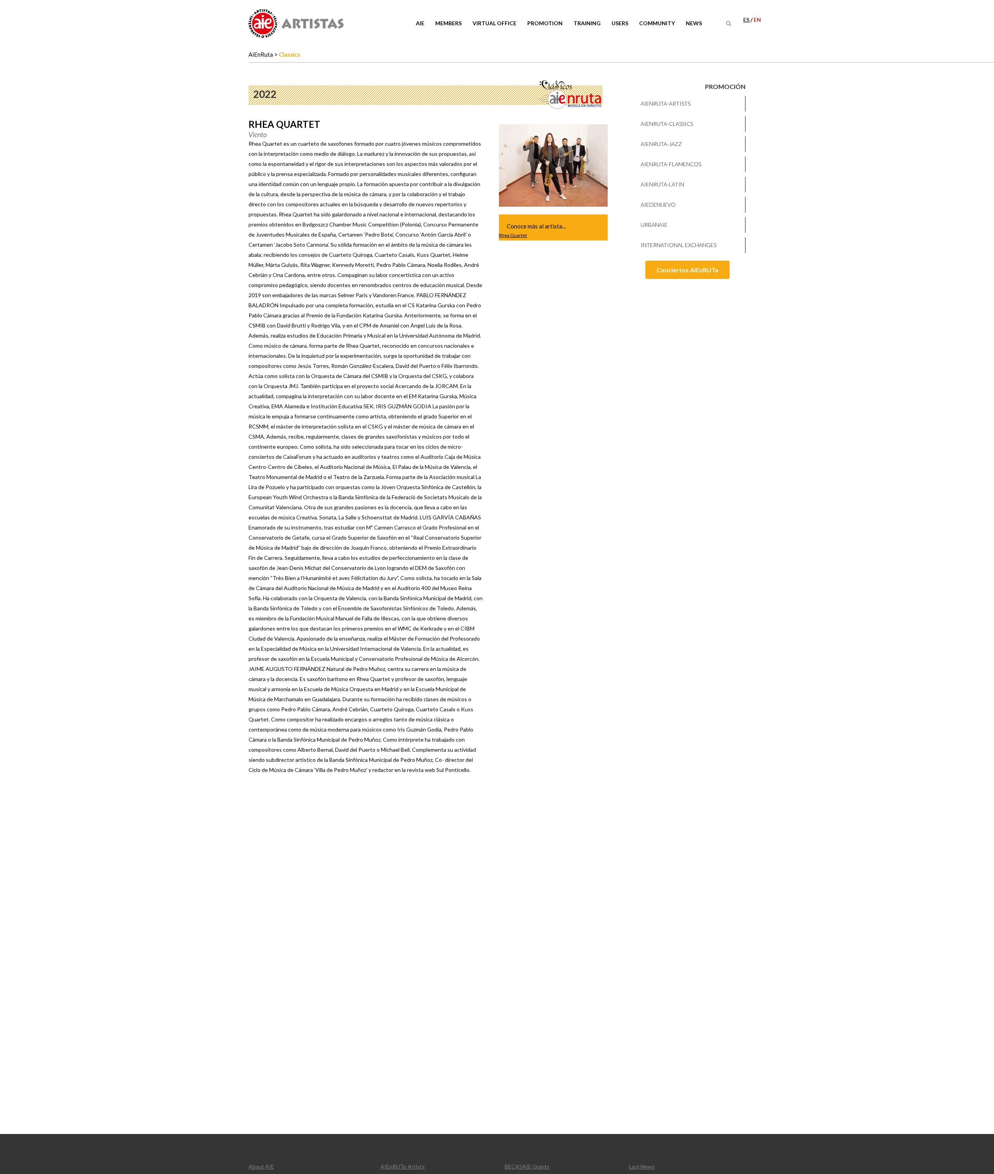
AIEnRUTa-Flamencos (671, 164)
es (747, 19)
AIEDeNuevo (658, 204)
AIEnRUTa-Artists (665, 103)
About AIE (261, 1166)
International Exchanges (678, 245)
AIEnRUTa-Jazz (661, 144)
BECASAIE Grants (527, 1166)
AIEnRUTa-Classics (667, 123)
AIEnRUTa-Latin (662, 184)
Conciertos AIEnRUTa (687, 269)
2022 (264, 94)
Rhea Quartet (513, 235)
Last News (642, 1166)
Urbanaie (654, 224)
